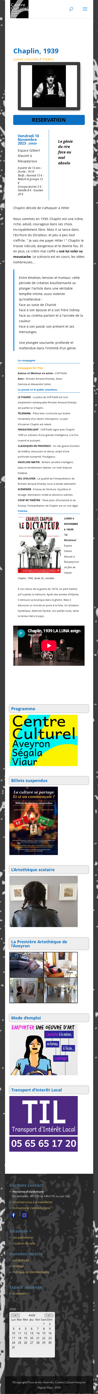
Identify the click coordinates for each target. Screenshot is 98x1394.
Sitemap (18, 1266)
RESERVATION (49, 119)
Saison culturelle (26, 59)
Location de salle (24, 1243)
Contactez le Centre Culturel (31, 1208)
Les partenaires (23, 1237)
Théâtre (48, 59)
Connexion (20, 1293)
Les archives (21, 1260)
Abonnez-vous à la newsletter (32, 1202)
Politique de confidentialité (31, 1272)
